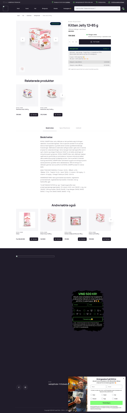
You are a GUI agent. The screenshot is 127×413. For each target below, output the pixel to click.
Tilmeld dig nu (106, 403)
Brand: (74, 21)
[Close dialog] (123, 378)
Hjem (18, 15)
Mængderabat (55, 23)
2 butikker (67, 2)
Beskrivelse (50, 128)
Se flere (105, 49)
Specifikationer (65, 128)
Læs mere (71, 31)
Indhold (78, 128)
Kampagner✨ (67, 8)
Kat (35, 8)
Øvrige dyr (45, 8)
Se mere (35, 239)
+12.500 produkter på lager (117, 2)
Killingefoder (37, 15)
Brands (56, 8)
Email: (50, 382)
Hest (18, 8)
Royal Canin (19, 107)
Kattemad (29, 15)
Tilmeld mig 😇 (88, 319)
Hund (27, 8)
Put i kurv (35, 114)
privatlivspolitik (84, 327)
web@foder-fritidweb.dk (14, 2)
